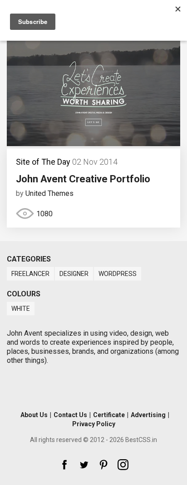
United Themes (49, 193)
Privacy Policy (93, 424)
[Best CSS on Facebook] (64, 465)
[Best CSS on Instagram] (123, 465)
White (20, 308)
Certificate (109, 414)
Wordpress (117, 273)
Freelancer (30, 273)
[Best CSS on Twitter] (84, 465)
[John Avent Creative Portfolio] (93, 143)
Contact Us (70, 414)
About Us (34, 414)
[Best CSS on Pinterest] (103, 465)
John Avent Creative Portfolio (83, 179)
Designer (74, 273)
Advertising (148, 414)
